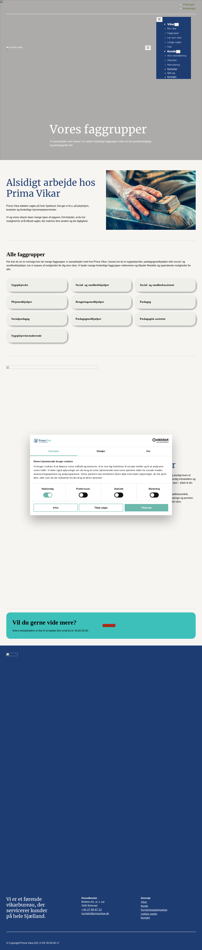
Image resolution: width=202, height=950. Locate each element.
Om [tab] (148, 451)
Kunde (144, 905)
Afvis (56, 507)
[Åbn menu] (148, 47)
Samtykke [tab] (53, 451)
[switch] (83, 495)
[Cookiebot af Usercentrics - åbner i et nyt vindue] (155, 440)
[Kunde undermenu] (178, 51)
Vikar (144, 902)
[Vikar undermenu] (176, 24)
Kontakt (145, 917)
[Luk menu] (159, 19)
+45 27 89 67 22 (91, 909)
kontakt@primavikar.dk (95, 913)
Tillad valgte (101, 507)
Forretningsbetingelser (154, 909)
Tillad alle (146, 507)
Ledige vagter (149, 913)
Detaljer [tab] (101, 451)
